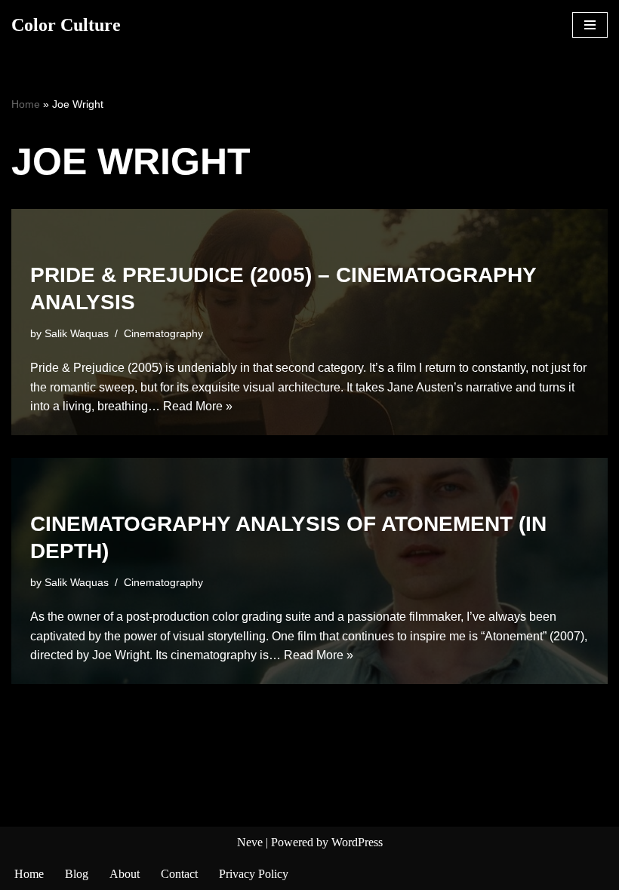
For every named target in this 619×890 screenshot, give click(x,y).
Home (25, 104)
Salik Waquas (77, 333)
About (124, 873)
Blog (76, 873)
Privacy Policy (253, 873)
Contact (179, 873)
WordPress (357, 842)
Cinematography (163, 333)
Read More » (198, 406)
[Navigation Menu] (590, 25)
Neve (250, 842)
